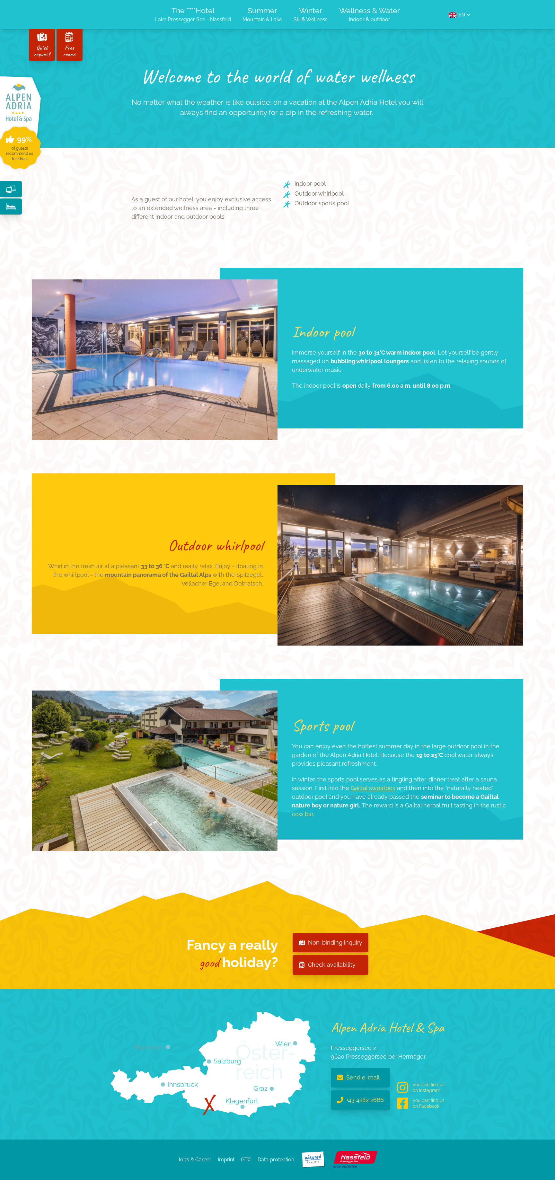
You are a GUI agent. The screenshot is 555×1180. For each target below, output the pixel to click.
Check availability (332, 964)
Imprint (226, 1160)
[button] (459, 15)
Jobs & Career (194, 1160)
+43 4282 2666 (365, 1099)
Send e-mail (363, 1077)
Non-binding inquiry (335, 942)
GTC (246, 1160)
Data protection (276, 1160)
